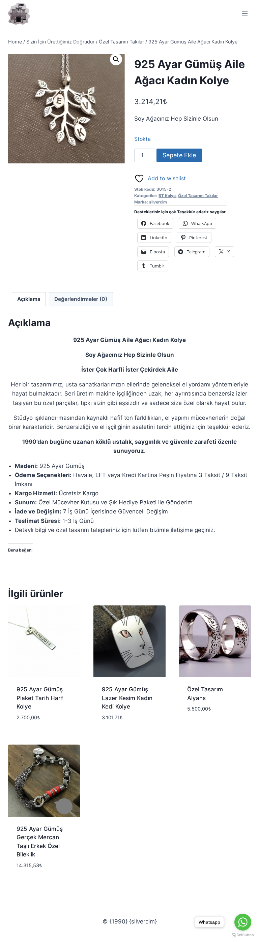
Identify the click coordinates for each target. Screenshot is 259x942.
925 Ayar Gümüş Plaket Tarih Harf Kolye (40, 698)
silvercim (158, 202)
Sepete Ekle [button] (203, 729)
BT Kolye (167, 195)
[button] (116, 59)
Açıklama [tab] (28, 299)
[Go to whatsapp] (242, 922)
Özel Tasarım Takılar (198, 195)
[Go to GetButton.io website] (243, 935)
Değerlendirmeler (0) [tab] (80, 299)
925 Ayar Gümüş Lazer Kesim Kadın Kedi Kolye (127, 698)
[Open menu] (244, 13)
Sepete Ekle (179, 155)
